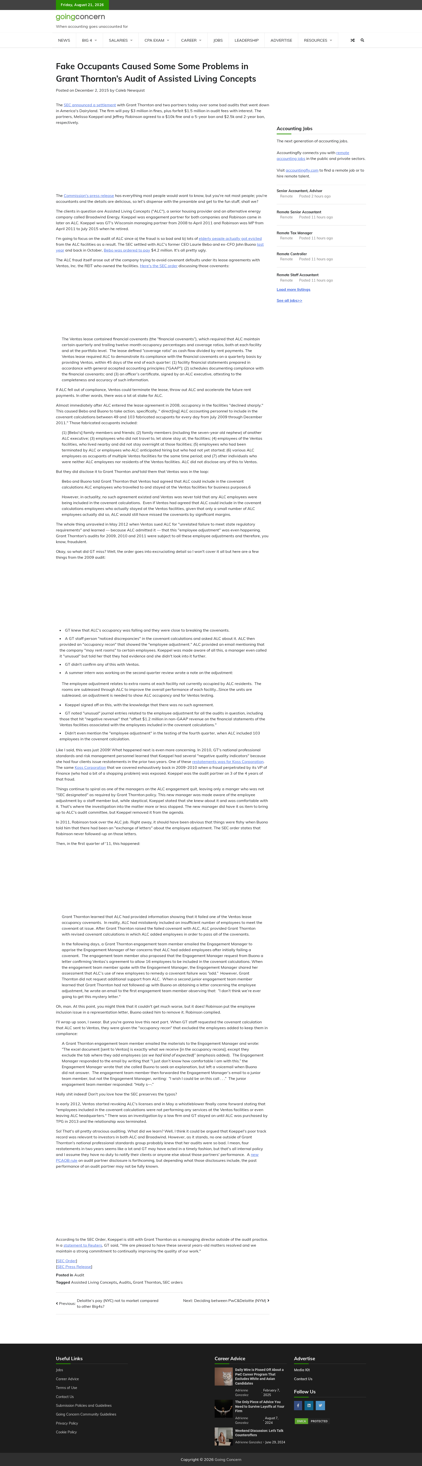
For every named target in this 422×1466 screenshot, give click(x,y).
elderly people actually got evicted (230, 238)
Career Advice (67, 1379)
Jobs (218, 40)
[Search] (362, 40)
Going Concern (228, 1459)
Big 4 (87, 40)
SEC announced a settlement (90, 104)
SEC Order (66, 1260)
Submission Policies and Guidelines (84, 1405)
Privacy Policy (67, 1423)
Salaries (118, 40)
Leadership (247, 40)
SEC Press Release (74, 1266)
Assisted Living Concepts (94, 1282)
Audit (79, 1274)
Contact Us (65, 1397)
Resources (315, 40)
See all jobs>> (289, 300)
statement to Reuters (82, 1245)
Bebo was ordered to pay (127, 250)
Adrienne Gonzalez (248, 1442)
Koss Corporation (90, 767)
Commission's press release (89, 195)
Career (189, 40)
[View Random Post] (352, 40)
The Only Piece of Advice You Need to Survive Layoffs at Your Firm (259, 1406)
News (64, 40)
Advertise (281, 40)
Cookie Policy (66, 1432)
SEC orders (173, 1282)
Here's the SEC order (159, 265)
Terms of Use (66, 1388)
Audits (125, 1282)
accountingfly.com (302, 170)
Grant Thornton (147, 1282)
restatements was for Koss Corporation (228, 761)
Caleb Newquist (130, 90)
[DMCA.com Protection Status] (312, 1423)
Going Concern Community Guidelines (86, 1414)
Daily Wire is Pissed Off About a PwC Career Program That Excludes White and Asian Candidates (259, 1376)
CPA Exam (154, 40)
